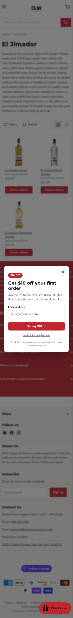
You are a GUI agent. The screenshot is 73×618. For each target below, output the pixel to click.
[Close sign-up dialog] (63, 272)
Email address (16, 307)
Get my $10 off (36, 326)
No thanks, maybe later (36, 335)
